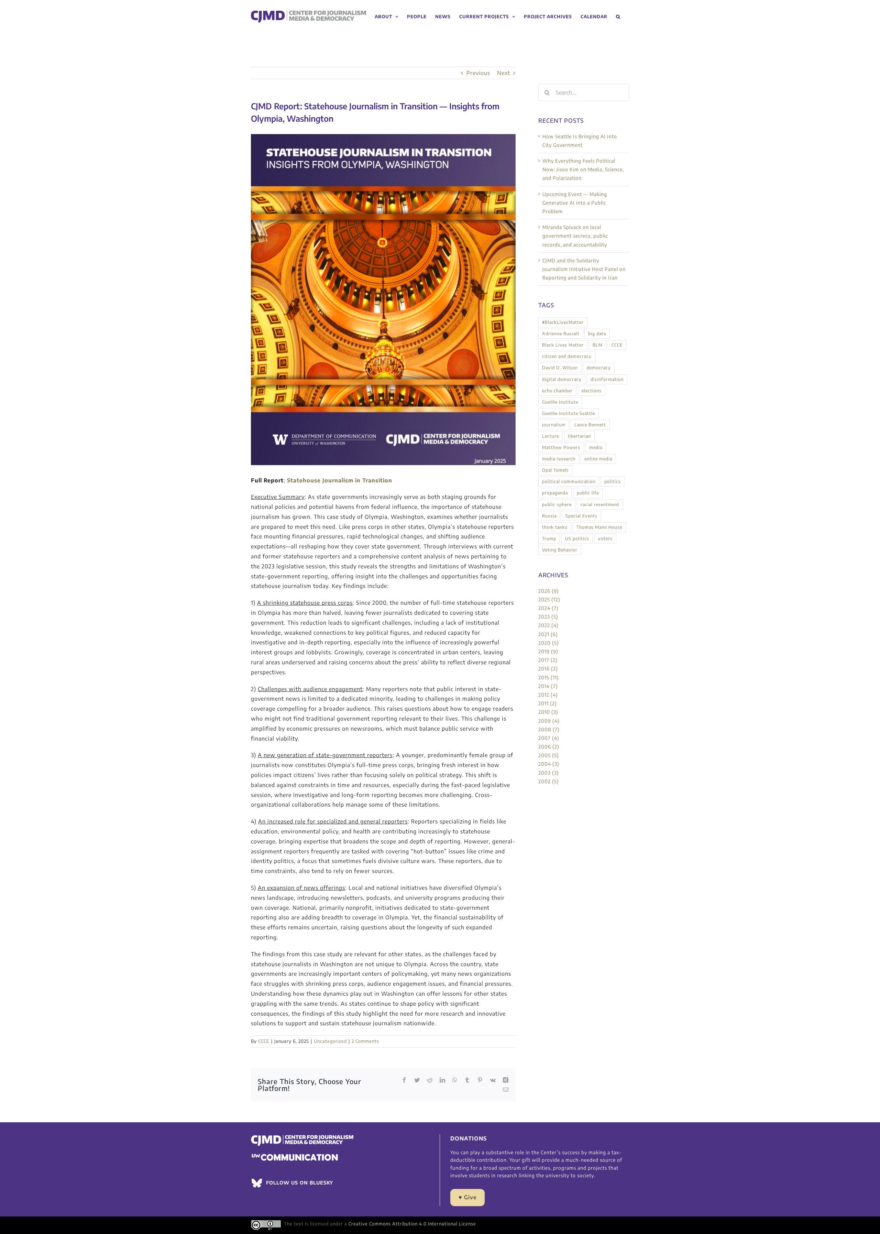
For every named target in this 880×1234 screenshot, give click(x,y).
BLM (598, 345)
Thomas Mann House (599, 527)
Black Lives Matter (563, 345)
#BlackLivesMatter (563, 322)
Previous (478, 72)
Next (503, 72)
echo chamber (557, 390)
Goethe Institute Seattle (568, 413)
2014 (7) (548, 686)
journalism (553, 424)
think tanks (555, 527)
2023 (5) (548, 617)
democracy (599, 367)
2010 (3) (548, 712)
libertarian (579, 436)
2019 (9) (548, 651)
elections (592, 390)
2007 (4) (548, 738)
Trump (549, 538)
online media (598, 458)
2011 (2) (547, 703)
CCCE (264, 1041)
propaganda (555, 492)
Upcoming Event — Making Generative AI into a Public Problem (574, 202)
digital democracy (562, 379)
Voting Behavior (560, 550)
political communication (568, 481)
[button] (618, 16)
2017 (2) (548, 660)
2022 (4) (548, 625)
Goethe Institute (560, 402)
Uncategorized (330, 1041)
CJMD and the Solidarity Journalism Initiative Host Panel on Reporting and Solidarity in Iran (584, 269)
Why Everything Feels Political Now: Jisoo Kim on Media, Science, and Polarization (583, 169)
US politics (577, 538)
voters (605, 538)
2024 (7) (548, 608)
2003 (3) (548, 773)
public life (588, 492)
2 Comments (365, 1041)
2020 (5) (548, 643)
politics (612, 481)
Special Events (581, 515)
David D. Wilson (560, 367)
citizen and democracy (567, 356)
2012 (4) (548, 695)
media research (558, 458)
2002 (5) (548, 781)
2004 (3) (548, 764)
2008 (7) (549, 729)
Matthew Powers (561, 447)
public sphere (557, 504)
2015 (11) (548, 677)
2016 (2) (548, 668)
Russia (549, 515)
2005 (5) (548, 755)
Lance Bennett (590, 424)
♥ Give (467, 1197)
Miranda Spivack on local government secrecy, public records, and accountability (575, 235)
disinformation (607, 379)
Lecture (550, 436)
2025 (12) (549, 599)
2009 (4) (549, 721)
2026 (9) (548, 591)
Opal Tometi (555, 470)
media (595, 447)
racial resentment (600, 504)
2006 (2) (548, 747)
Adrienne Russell (560, 333)
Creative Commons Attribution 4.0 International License (412, 1223)
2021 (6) (548, 634)
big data (597, 333)
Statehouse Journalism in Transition (339, 480)
